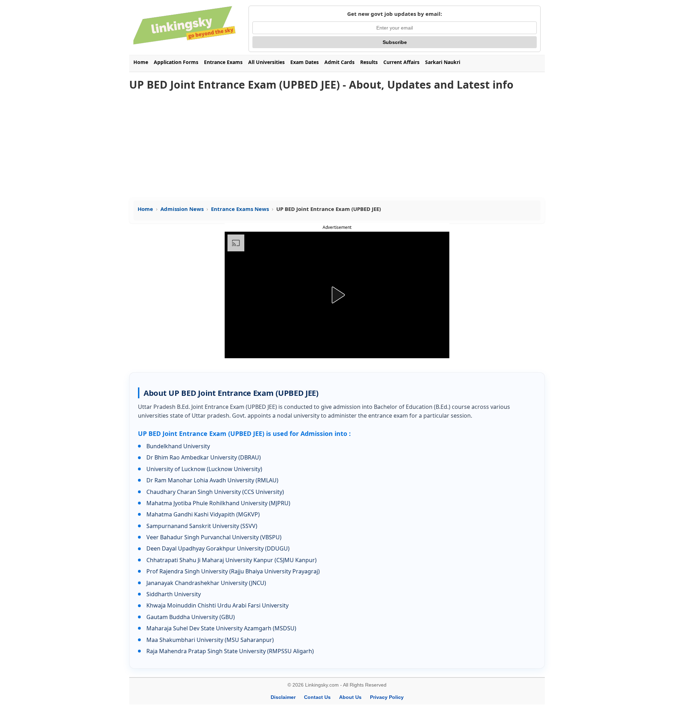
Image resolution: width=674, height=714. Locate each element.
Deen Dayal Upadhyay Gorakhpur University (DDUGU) (218, 548)
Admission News (182, 208)
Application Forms (176, 62)
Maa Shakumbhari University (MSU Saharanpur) (210, 640)
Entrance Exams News (240, 208)
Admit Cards (339, 62)
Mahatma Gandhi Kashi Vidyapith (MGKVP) (203, 514)
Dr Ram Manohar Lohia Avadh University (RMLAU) (212, 480)
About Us (350, 697)
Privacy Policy (387, 697)
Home (140, 62)
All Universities (266, 62)
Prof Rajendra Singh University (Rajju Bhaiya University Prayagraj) (233, 571)
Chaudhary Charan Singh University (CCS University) (215, 492)
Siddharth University (173, 594)
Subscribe (395, 42)
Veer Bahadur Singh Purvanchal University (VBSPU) (214, 537)
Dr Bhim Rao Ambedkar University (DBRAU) (203, 457)
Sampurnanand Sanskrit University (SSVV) (201, 526)
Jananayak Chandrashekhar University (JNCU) (206, 583)
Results (369, 62)
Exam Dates (304, 62)
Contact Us (317, 697)
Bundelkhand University (178, 446)
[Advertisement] (337, 145)
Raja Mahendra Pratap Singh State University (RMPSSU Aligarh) (230, 651)
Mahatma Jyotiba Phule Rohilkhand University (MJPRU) (218, 503)
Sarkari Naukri (442, 62)
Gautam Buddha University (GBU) (190, 617)
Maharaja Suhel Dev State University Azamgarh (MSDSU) (221, 628)
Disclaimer (283, 697)
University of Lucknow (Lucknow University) (204, 469)
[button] (337, 295)
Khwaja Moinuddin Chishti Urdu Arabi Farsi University (217, 605)
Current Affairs (401, 62)
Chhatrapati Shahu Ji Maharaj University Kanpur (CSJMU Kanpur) (231, 560)
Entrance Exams (223, 62)
